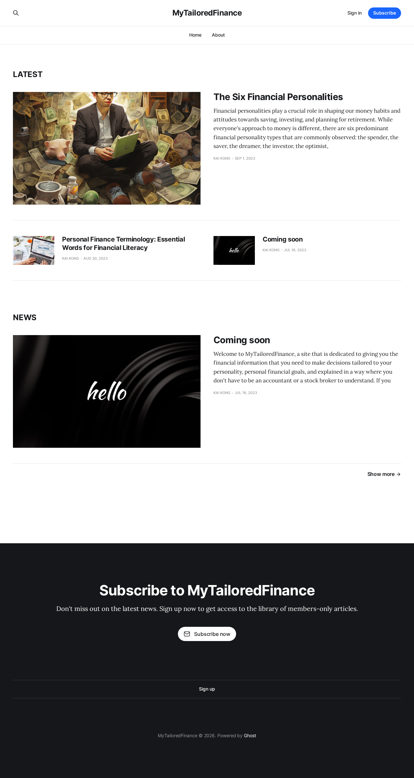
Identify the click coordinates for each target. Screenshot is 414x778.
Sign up (207, 689)
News (25, 317)
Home (195, 35)
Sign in (354, 13)
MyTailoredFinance (207, 12)
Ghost (250, 735)
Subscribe (384, 13)
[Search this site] (16, 13)
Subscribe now (212, 634)
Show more (381, 474)
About (218, 35)
